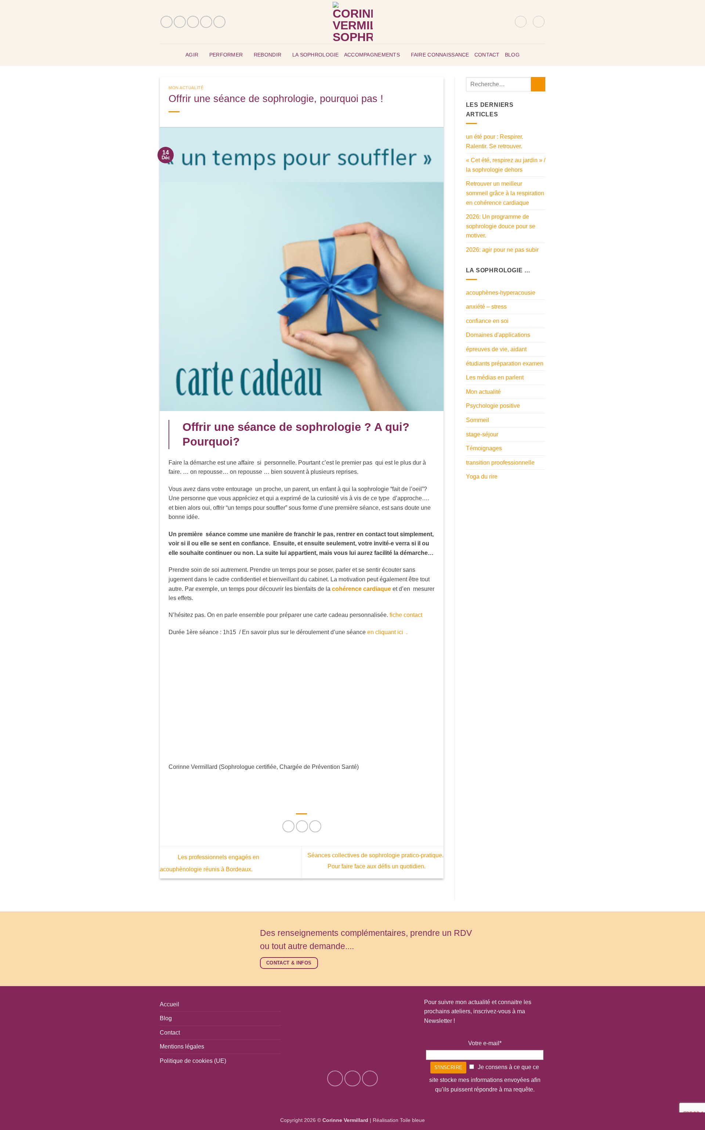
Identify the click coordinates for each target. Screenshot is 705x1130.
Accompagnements (372, 55)
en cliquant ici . (387, 632)
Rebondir (267, 55)
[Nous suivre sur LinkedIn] (219, 22)
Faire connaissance (440, 55)
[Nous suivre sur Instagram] (180, 22)
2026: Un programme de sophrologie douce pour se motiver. (500, 226)
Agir (191, 55)
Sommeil (477, 420)
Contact (487, 55)
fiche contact (407, 615)
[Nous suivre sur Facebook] (166, 22)
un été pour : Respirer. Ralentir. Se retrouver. (494, 141)
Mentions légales (182, 1046)
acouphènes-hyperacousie (500, 293)
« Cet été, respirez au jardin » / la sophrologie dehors (505, 165)
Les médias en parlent (495, 377)
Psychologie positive (493, 406)
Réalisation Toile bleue (399, 1120)
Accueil (169, 1004)
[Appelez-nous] (206, 22)
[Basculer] (540, 335)
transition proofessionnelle (500, 462)
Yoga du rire (482, 476)
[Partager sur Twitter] (302, 826)
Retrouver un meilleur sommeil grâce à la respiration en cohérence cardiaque (505, 193)
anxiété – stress (486, 307)
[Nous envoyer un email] (193, 22)
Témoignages (484, 448)
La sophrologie (315, 55)
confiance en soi (487, 321)
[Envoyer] (538, 84)
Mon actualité (186, 88)
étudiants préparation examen (504, 363)
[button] (521, 22)
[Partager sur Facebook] (288, 826)
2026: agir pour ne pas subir (502, 250)
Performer (226, 55)
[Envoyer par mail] (315, 826)
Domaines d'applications (498, 335)
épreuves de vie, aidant (496, 349)
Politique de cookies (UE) (193, 1061)
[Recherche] (506, 22)
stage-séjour (482, 434)
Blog (512, 55)
